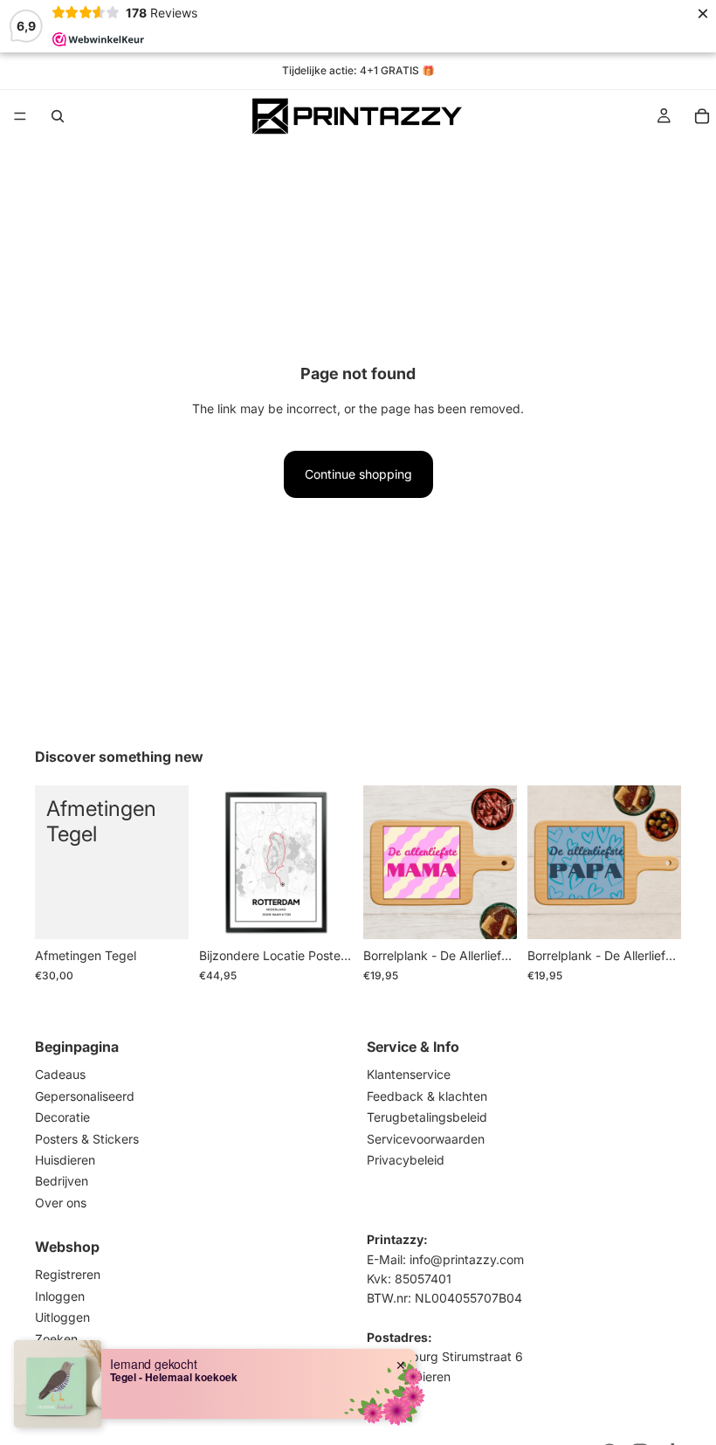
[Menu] (20, 116)
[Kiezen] (490, 913)
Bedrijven (61, 1180)
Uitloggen (62, 1317)
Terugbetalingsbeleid (427, 1117)
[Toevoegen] (161, 913)
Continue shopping (358, 474)
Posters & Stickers (87, 1137)
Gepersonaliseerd (84, 1096)
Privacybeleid (405, 1159)
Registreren (67, 1274)
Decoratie (62, 1117)
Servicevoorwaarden (426, 1137)
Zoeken (56, 1338)
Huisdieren (65, 1159)
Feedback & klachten (427, 1096)
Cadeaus (60, 1074)
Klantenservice (409, 1074)
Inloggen (60, 1296)
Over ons (60, 1201)
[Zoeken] (57, 116)
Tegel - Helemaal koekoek (174, 1377)
